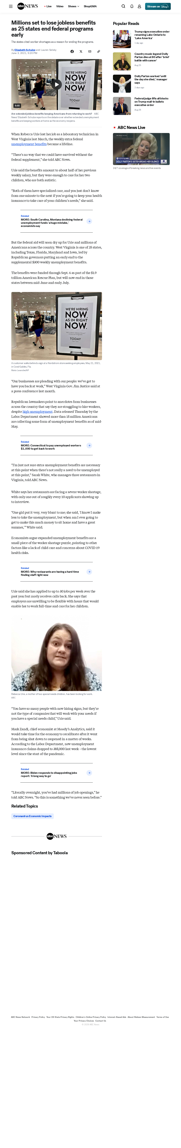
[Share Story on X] (81, 51)
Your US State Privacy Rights (60, 1017)
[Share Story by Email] (89, 51)
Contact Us (100, 1020)
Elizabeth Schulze (24, 50)
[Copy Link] (98, 51)
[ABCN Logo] (27, 6)
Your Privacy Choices (84, 1020)
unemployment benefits (29, 143)
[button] (10, 6)
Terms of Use (162, 1017)
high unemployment (38, 411)
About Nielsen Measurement (141, 1017)
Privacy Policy (38, 1017)
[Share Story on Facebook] (72, 51)
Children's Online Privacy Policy (91, 1017)
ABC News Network (20, 1017)
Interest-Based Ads (116, 1017)
